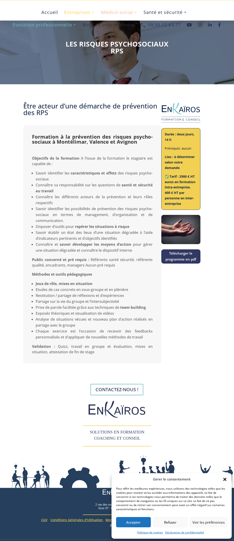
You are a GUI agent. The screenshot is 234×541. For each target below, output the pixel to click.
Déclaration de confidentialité (184, 532)
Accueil (49, 12)
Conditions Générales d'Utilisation (77, 520)
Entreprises (77, 12)
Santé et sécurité (163, 12)
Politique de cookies (150, 532)
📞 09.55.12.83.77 (161, 25)
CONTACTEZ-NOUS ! (117, 389)
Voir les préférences (208, 522)
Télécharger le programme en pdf (180, 256)
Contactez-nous (117, 25)
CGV (44, 520)
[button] (225, 479)
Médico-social (117, 12)
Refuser (170, 522)
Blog (87, 25)
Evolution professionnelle (42, 25)
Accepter (133, 522)
